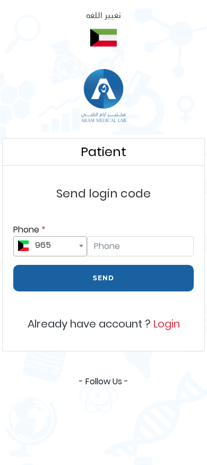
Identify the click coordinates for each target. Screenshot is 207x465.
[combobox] (50, 246)
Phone (29, 229)
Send (103, 278)
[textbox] (50, 245)
